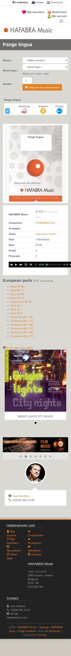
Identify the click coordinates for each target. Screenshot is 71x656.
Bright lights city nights (19, 347)
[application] (7, 111)
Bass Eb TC (17, 297)
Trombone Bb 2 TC (21, 328)
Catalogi (35, 554)
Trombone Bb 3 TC (21, 336)
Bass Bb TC (17, 290)
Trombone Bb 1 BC (21, 317)
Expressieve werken (46, 234)
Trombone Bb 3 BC (21, 332)
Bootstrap (54, 631)
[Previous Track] (11, 264)
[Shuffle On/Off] (30, 264)
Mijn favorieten (35, 12)
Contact (39, 2)
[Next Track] (21, 264)
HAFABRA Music (27, 627)
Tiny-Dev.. (42, 635)
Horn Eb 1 (16, 305)
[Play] (7, 111)
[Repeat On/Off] (25, 264)
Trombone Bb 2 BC (21, 324)
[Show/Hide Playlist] (35, 264)
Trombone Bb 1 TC (21, 320)
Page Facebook (27, 631)
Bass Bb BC (17, 286)
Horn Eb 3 (16, 313)
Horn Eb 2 (16, 309)
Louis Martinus (21, 495)
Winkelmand (59, 12)
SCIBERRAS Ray (45, 223)
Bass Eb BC (17, 294)
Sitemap (43, 627)
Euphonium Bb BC (21, 301)
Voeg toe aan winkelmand (44, 87)
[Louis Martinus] (35, 472)
